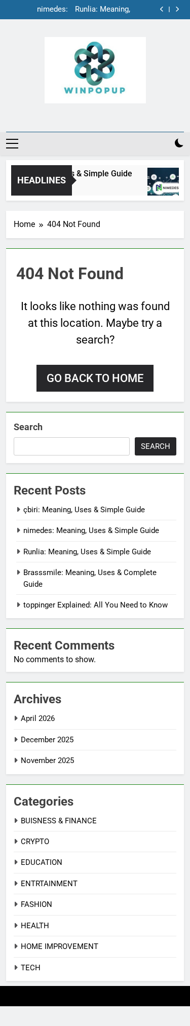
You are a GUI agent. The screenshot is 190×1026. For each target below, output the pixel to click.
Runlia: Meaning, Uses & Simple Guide (102, 10)
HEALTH (35, 925)
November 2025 (47, 760)
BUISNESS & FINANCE (59, 820)
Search (28, 427)
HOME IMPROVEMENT (59, 946)
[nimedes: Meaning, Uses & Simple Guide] (164, 187)
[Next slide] (177, 9)
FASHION (36, 904)
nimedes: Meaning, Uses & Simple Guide (40, 10)
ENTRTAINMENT (49, 883)
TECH (31, 967)
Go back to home (95, 378)
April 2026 (38, 718)
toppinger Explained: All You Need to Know (95, 605)
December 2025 (47, 739)
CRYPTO (35, 841)
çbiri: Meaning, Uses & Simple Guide (84, 509)
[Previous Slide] (162, 9)
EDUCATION (41, 862)
